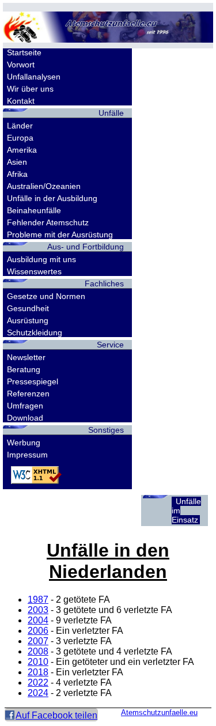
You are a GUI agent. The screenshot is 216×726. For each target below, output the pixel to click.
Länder (20, 125)
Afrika (17, 174)
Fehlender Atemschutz (48, 222)
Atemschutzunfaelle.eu (159, 712)
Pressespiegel (32, 381)
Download (25, 417)
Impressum (27, 454)
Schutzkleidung (34, 332)
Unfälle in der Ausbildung (52, 198)
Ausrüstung (27, 320)
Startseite (24, 52)
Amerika (22, 149)
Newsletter (26, 357)
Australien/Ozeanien (44, 186)
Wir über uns (30, 88)
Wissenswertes (34, 271)
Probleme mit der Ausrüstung (60, 234)
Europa (20, 137)
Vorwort (21, 64)
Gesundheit (28, 308)
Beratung (23, 369)
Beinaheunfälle (34, 210)
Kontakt (21, 100)
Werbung (23, 442)
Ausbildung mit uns (41, 259)
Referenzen (28, 393)
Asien (17, 162)
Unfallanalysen (33, 76)
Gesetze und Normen (46, 296)
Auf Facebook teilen (56, 715)
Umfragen (25, 405)
